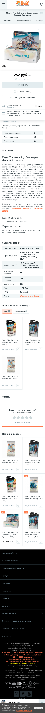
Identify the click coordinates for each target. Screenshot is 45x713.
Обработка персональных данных (16, 621)
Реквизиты (6, 591)
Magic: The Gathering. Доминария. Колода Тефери (33, 342)
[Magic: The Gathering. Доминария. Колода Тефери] (34, 328)
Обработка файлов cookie (13, 628)
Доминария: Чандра (20, 208)
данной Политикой (24, 711)
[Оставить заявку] (18, 349)
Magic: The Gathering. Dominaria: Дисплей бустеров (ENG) (10, 535)
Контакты (6, 583)
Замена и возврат (9, 613)
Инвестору (7, 636)
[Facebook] (23, 694)
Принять (38, 708)
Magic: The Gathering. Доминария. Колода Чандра (10, 342)
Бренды (5, 576)
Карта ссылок (22, 698)
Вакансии (6, 606)
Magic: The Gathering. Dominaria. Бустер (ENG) (34, 497)
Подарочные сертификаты (13, 568)
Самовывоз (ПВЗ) (9, 553)
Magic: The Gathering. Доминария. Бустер (10, 377)
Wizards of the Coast (29, 296)
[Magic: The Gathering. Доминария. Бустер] (11, 365)
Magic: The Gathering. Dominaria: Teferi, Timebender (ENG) (33, 535)
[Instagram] (16, 694)
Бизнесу (5, 598)
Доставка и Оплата (10, 561)
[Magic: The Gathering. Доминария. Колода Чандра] (11, 328)
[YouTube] (29, 694)
